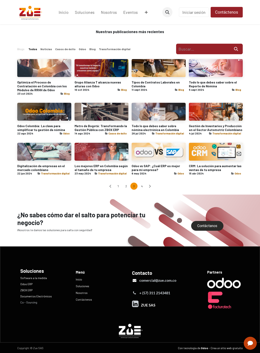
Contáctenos (226, 12)
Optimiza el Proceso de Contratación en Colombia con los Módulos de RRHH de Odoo (42, 86)
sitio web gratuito (232, 348)
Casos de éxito (117, 133)
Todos (32, 49)
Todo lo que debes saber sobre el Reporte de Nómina (213, 84)
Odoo (66, 133)
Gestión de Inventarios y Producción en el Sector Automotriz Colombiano (215, 128)
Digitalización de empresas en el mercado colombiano (41, 168)
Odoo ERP (26, 284)
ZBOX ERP (26, 290)
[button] (167, 12)
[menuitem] (63, 12)
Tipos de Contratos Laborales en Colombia (156, 84)
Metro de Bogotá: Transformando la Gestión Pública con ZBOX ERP (101, 128)
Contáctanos (207, 226)
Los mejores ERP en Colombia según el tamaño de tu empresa (101, 168)
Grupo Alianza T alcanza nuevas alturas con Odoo (98, 84)
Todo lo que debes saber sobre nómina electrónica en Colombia (155, 128)
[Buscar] (236, 49)
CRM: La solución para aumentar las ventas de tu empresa (215, 168)
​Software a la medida (33, 278)
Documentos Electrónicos (36, 296)
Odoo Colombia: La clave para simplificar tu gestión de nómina (41, 128)
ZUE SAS (147, 305)
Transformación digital (169, 133)
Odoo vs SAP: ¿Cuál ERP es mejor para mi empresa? (156, 168)
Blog (67, 93)
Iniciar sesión (194, 12)
